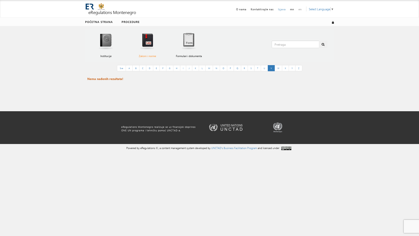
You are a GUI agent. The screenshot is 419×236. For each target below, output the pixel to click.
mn (292, 9)
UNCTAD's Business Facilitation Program (234, 148)
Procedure (131, 22)
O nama (241, 9)
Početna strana (99, 22)
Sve (121, 68)
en (300, 9)
